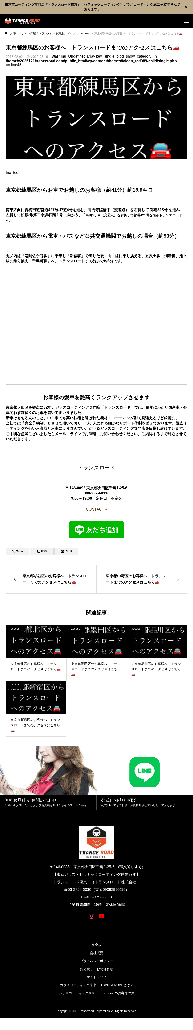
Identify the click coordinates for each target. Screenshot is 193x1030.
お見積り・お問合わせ (96, 969)
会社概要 (96, 953)
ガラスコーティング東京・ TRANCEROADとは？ (96, 985)
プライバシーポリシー (96, 961)
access (15, 628)
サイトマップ (96, 977)
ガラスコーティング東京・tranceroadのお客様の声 (96, 993)
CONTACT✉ (96, 509)
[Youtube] (101, 915)
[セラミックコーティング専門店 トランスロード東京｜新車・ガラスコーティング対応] (22, 21)
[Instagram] (91, 915)
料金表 (96, 945)
